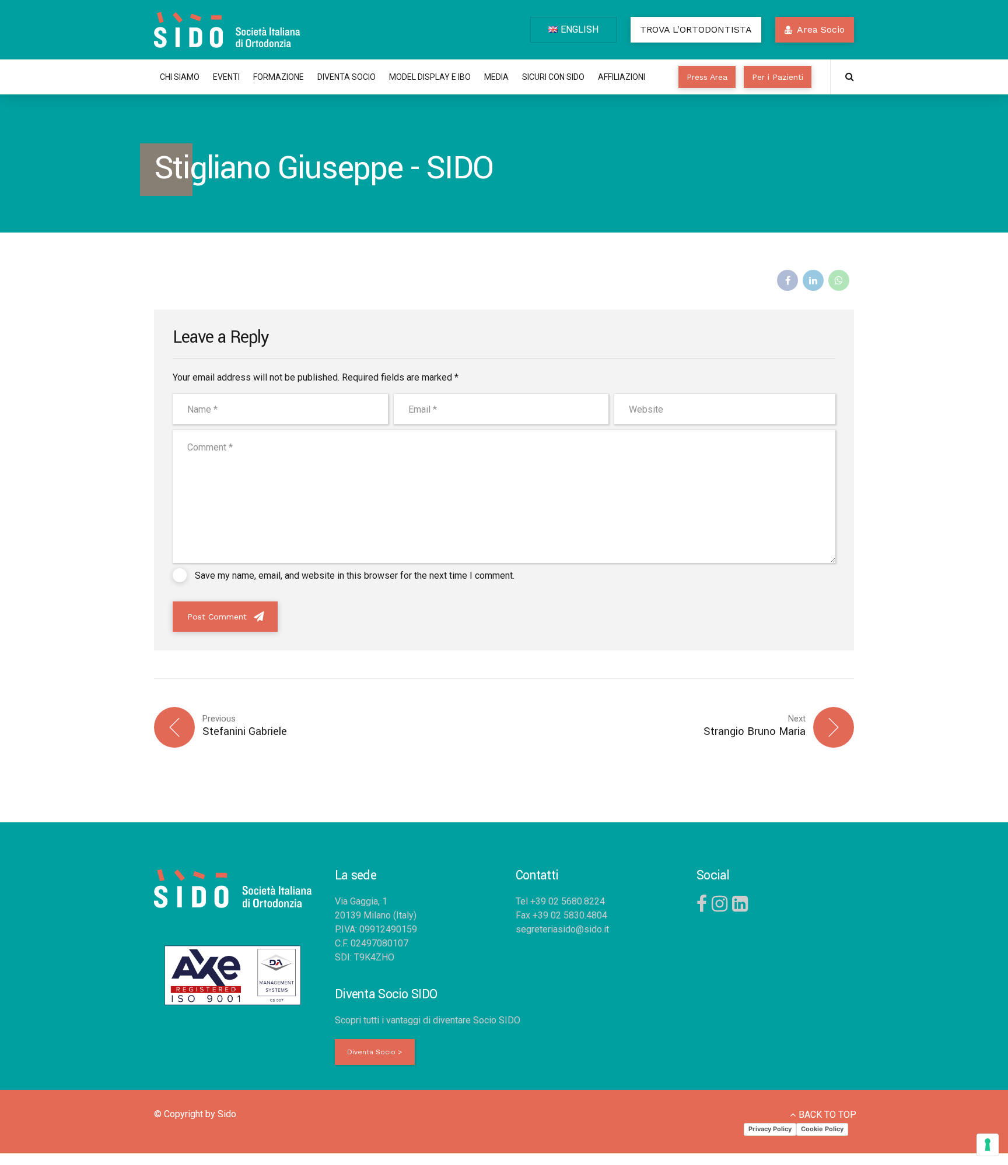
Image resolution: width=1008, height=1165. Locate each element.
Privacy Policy (770, 1129)
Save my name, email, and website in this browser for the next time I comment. (354, 575)
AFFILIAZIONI (621, 77)
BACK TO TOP (827, 1114)
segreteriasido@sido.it (562, 929)
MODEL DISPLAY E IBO (430, 77)
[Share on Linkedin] (813, 280)
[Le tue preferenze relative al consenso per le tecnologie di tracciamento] (988, 1145)
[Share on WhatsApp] (838, 280)
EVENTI (226, 77)
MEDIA (496, 77)
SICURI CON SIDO (553, 77)
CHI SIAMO (180, 77)
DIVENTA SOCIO (346, 77)
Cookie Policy (822, 1129)
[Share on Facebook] (787, 280)
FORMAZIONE (278, 77)
